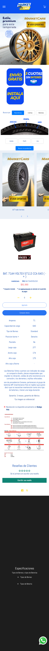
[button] (45, 6)
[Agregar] (31, 298)
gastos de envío (25, 289)
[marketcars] (24, 6)
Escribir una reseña (24, 480)
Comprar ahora (24, 313)
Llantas (30, 113)
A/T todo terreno (18, 209)
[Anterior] (21, 62)
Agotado (24, 305)
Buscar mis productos (24, 148)
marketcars (15, 281)
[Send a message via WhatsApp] (43, 640)
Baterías (41, 113)
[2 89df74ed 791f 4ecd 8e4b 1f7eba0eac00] (24, 39)
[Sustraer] (18, 298)
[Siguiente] (27, 62)
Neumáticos (18, 113)
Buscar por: (7, 112)
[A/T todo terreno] (18, 179)
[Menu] (3, 6)
